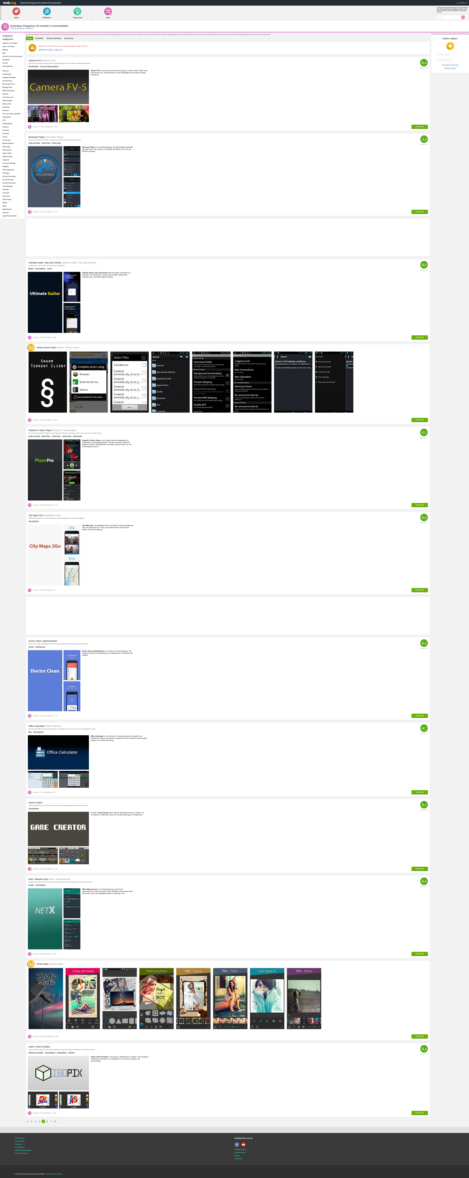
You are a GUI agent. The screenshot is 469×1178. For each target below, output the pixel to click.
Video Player (6, 199)
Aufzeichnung (7, 81)
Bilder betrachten (8, 91)
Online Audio (6, 150)
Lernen (4, 137)
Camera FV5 (34, 60)
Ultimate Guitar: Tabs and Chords (44, 262)
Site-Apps (5, 173)
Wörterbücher (7, 209)
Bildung (5, 50)
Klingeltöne (18, 1144)
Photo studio (49, 964)
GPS (4, 120)
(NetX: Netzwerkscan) (59, 879)
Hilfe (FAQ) (238, 1159)
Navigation (6, 60)
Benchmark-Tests (8, 84)
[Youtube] (244, 1146)
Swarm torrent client (57, 347)
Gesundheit (6, 117)
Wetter (4, 203)
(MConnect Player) (54, 137)
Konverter (5, 130)
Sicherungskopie (8, 170)
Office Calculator (36, 726)
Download (5, 107)
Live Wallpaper (20, 1147)
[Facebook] (237, 1146)
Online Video (6, 153)
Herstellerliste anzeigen (450, 65)
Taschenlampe (7, 186)
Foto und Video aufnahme (11, 114)
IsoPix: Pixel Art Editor (39, 1047)
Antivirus (5, 71)
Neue (29, 38)
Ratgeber (5, 166)
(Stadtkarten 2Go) (52, 515)
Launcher (5, 133)
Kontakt (237, 1156)
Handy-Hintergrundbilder (23, 1150)
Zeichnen (5, 213)
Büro (4, 53)
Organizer (5, 160)
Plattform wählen (450, 68)
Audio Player (6, 74)
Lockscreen (6, 140)
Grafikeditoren (7, 124)
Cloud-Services (7, 97)
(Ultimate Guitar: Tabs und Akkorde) (78, 262)
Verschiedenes (7, 66)
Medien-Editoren (8, 143)
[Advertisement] (13, 259)
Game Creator (35, 802)
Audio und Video (8, 46)
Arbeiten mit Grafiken (9, 43)
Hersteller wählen (240, 1149)
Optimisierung (7, 156)
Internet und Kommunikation (12, 56)
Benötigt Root (7, 87)
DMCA (60, 1174)
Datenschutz (6, 104)
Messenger (6, 147)
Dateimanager (7, 100)
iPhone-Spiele (19, 1141)
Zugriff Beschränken (9, 216)
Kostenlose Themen (21, 1153)
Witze (4, 206)
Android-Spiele (20, 1138)
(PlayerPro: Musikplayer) (64, 430)
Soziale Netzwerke (9, 176)
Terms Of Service (51, 1174)
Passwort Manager (9, 163)
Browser (5, 94)
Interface (5, 127)
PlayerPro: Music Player (40, 430)
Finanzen (5, 110)
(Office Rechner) (53, 726)
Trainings (5, 189)
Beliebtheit (39, 38)
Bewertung (68, 38)
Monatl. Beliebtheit (54, 38)
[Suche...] (464, 17)
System (5, 63)
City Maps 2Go (35, 515)
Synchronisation (8, 180)
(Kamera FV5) (48, 60)
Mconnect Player (36, 137)
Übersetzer (6, 196)
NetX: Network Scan (38, 879)
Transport (5, 193)
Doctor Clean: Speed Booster (42, 641)
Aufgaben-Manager (9, 77)
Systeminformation (9, 183)
